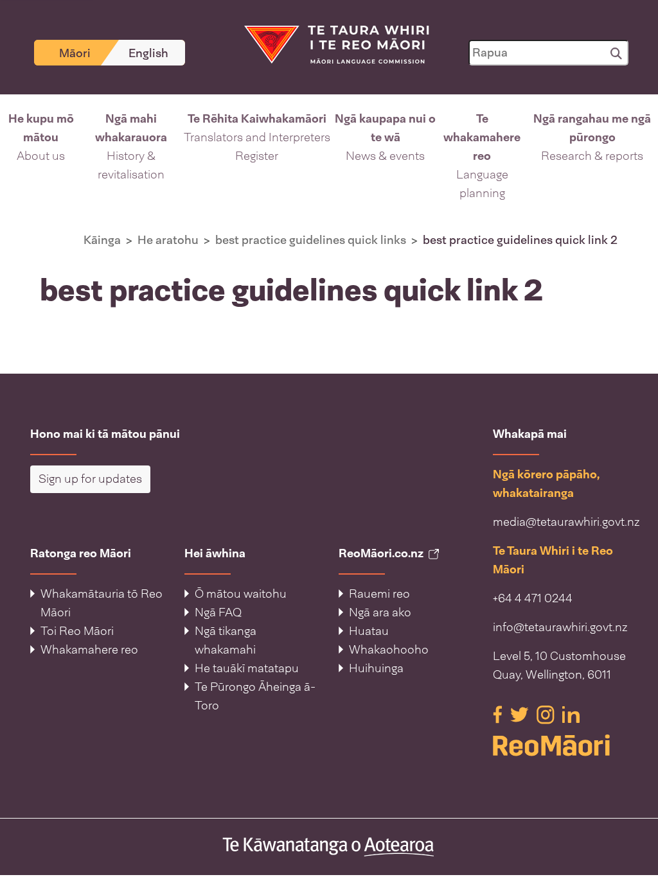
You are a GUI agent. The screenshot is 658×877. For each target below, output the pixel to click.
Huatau (369, 631)
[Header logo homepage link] (329, 43)
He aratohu (168, 240)
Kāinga (102, 240)
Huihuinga (376, 668)
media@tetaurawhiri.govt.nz (566, 522)
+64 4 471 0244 (533, 598)
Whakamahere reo (89, 649)
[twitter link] (520, 714)
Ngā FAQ (218, 612)
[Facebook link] (499, 714)
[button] (41, 156)
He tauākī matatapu (247, 668)
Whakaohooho (389, 649)
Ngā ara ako (380, 612)
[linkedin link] (571, 714)
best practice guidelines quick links (310, 240)
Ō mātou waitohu (241, 594)
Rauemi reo (379, 594)
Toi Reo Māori (77, 631)
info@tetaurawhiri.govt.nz (560, 627)
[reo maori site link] (560, 745)
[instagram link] (547, 714)
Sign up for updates (90, 479)
